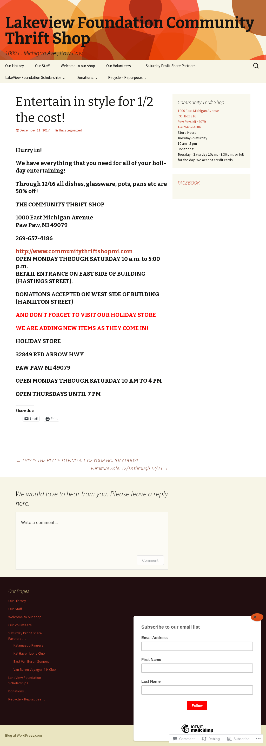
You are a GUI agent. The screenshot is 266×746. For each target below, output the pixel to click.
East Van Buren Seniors (31, 661)
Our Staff (42, 65)
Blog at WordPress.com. (24, 735)
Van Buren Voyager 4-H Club (35, 669)
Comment (150, 560)
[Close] (257, 617)
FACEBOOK (189, 182)
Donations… (86, 77)
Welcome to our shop (78, 65)
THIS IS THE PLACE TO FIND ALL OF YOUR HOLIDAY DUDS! (77, 460)
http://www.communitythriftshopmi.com (74, 251)
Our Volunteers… (120, 65)
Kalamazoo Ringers (28, 645)
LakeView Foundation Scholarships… (35, 77)
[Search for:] (256, 65)
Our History (14, 65)
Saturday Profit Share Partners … (173, 65)
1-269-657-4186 (189, 127)
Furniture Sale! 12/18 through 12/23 (129, 468)
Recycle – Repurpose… (127, 77)
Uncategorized (70, 130)
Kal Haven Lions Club (29, 653)
